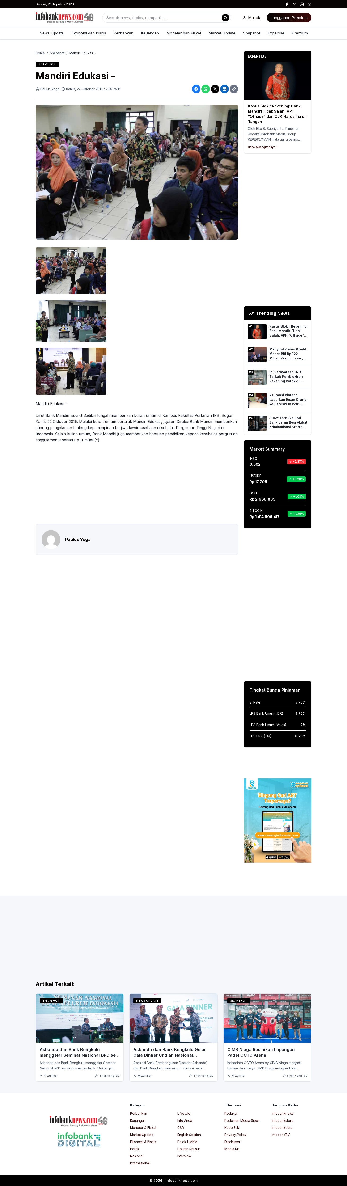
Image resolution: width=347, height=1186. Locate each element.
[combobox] (166, 18)
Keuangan (150, 33)
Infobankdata (282, 1128)
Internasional (140, 1163)
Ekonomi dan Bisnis (88, 33)
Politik (134, 1149)
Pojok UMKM (187, 1142)
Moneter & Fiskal (143, 1128)
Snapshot (251, 33)
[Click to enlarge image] (137, 172)
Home (40, 53)
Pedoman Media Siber (241, 1120)
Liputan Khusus (188, 1149)
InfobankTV (281, 1135)
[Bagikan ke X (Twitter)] (215, 89)
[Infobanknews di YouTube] (309, 4)
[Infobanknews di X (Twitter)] (294, 4)
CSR (180, 1128)
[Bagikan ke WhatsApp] (205, 89)
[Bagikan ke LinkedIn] (224, 89)
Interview (184, 1156)
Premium (300, 33)
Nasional (136, 1156)
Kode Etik (231, 1128)
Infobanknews (283, 1113)
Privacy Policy (235, 1135)
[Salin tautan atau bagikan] (234, 89)
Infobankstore (282, 1120)
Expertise (276, 33)
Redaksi (230, 1113)
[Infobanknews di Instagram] (302, 4)
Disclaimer (232, 1142)
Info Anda (184, 1120)
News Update (51, 33)
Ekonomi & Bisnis (143, 1142)
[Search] (225, 17)
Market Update (221, 33)
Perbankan (123, 33)
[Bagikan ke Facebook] (196, 89)
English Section (189, 1135)
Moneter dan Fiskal (183, 33)
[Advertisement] (137, 484)
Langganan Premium (289, 17)
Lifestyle (183, 1113)
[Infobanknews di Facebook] (287, 4)
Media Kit (231, 1149)
